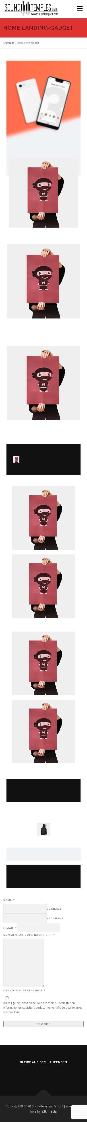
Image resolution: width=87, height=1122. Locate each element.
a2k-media (49, 1111)
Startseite (8, 42)
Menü (79, 8)
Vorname (54, 908)
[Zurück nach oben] (44, 1096)
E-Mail (10, 928)
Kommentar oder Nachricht (29, 934)
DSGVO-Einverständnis (24, 990)
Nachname (55, 918)
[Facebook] (49, 1074)
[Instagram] (38, 1074)
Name (9, 899)
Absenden (43, 1024)
